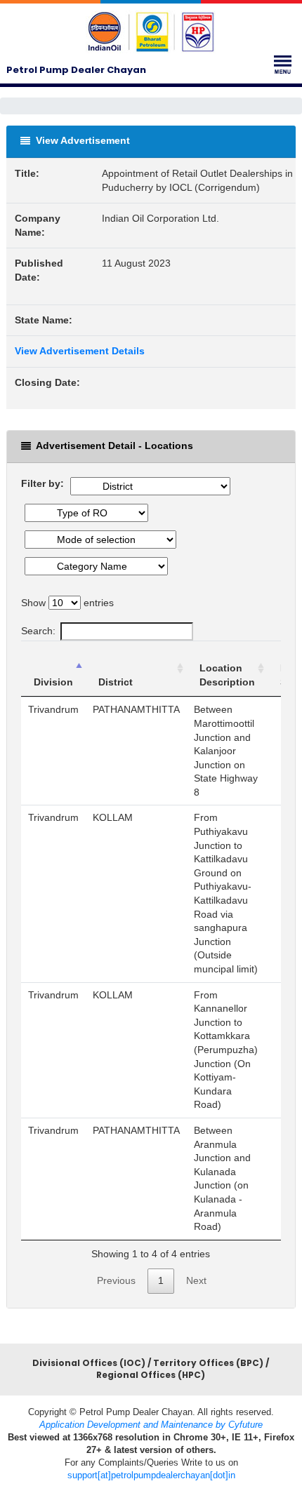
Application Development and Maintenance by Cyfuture (151, 1424)
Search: (38, 630)
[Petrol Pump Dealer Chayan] (151, 32)
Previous (116, 1280)
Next (196, 1280)
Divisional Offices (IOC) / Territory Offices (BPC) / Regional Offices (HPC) (150, 1369)
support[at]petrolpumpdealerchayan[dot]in (151, 1475)
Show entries (67, 602)
